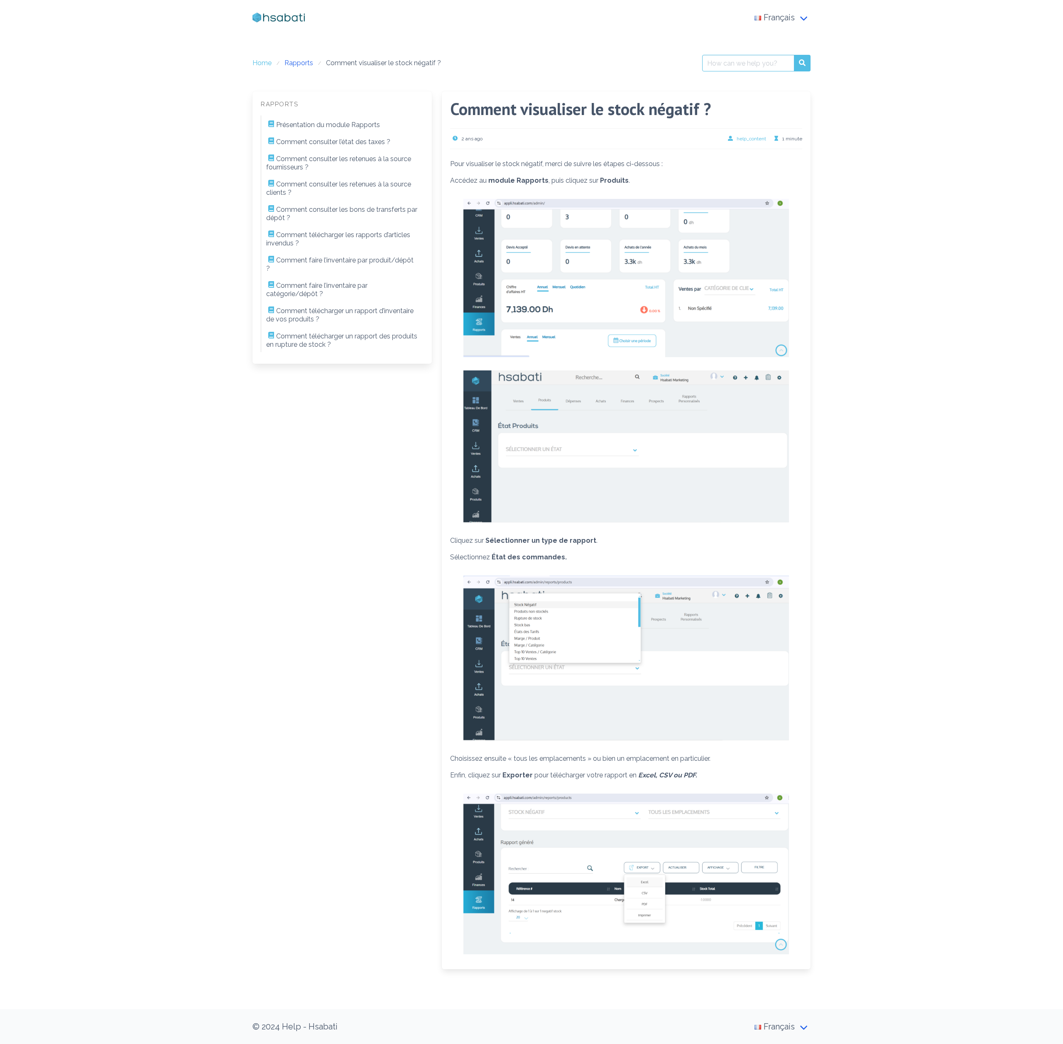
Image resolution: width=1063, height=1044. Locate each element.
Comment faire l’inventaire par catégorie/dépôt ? (316, 290)
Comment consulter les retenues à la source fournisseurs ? (338, 163)
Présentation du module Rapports (328, 125)
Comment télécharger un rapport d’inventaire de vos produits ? (340, 315)
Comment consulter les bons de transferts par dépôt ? (341, 214)
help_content (751, 139)
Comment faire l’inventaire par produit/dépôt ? (340, 264)
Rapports (298, 63)
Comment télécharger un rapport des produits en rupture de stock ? (341, 340)
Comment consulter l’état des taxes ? (333, 142)
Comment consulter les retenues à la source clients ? (338, 188)
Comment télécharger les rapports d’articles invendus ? (338, 239)
